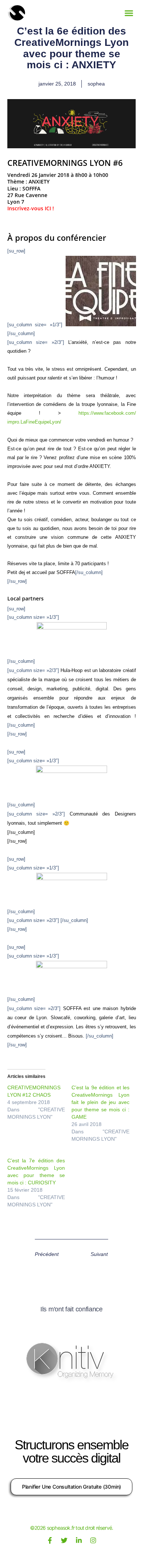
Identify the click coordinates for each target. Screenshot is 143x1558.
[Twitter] (64, 1540)
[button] (129, 13)
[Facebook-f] (50, 1540)
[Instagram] (93, 1540)
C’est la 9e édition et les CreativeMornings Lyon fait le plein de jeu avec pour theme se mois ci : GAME (100, 1102)
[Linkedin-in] (79, 1540)
